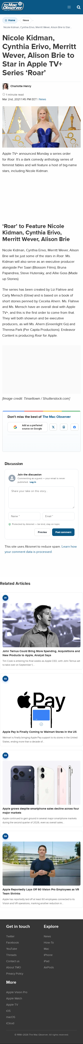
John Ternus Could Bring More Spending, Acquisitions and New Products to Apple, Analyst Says (41, 653)
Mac (46, 948)
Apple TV (12, 1004)
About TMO (13, 967)
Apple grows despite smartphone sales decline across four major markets (41, 810)
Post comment (63, 532)
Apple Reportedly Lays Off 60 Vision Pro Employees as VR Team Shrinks (41, 891)
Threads (11, 955)
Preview (42, 532)
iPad (46, 961)
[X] (53, 427)
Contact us (12, 961)
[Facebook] (74, 427)
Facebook (12, 942)
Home (11, 20)
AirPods (49, 967)
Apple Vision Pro (16, 992)
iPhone (48, 955)
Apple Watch (14, 998)
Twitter (10, 936)
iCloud (10, 1023)
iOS (8, 1011)
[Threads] (64, 427)
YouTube (11, 948)
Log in (33, 482)
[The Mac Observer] (12, 7)
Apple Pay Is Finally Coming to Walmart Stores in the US (40, 732)
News (26, 20)
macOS (10, 1017)
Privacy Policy (14, 973)
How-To (49, 942)
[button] (69, 7)
